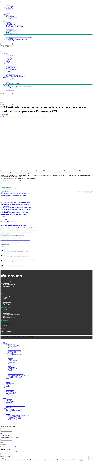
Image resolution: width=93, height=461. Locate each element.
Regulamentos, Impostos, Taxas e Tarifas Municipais (16, 39)
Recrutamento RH (6, 313)
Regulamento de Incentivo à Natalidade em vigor (13, 225)
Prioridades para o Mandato (13, 345)
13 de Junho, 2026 (5, 244)
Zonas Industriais (9, 22)
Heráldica (10, 379)
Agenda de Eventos (9, 18)
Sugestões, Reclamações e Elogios (12, 33)
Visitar (4, 14)
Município (5, 4)
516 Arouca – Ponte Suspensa (12, 17)
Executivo (8, 5)
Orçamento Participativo (10, 31)
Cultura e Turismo (11, 362)
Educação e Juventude (7, 311)
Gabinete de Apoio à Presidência (14, 351)
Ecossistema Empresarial (10, 401)
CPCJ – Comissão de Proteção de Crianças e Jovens (18, 375)
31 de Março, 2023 (4, 114)
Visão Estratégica (9, 399)
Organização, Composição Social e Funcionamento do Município (19, 37)
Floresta (9, 366)
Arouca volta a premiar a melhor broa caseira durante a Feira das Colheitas (15, 209)
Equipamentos (8, 9)
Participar (5, 27)
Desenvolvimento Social (5, 222)
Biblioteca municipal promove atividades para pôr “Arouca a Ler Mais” (13, 195)
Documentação (9, 7)
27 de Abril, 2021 (5, 238)
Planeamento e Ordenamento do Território (11, 314)
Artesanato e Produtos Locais (11, 395)
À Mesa (7, 394)
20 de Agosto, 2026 (5, 211)
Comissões (8, 10)
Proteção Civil (6, 316)
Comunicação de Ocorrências (11, 30)
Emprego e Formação (12, 363)
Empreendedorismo (6, 115)
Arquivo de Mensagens (12, 347)
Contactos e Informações (10, 396)
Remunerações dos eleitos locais (14, 350)
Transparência (6, 35)
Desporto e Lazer (11, 361)
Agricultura (10, 364)
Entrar (16, 446)
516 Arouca (5, 325)
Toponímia (10, 380)
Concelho (5, 297)
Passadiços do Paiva (10, 16)
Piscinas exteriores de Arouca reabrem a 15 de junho (11, 242)
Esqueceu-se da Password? (6, 435)
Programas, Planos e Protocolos (12, 38)
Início (4, 342)
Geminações (8, 384)
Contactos (8, 13)
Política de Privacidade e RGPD (68, 459)
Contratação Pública (10, 40)
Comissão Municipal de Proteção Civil (15, 374)
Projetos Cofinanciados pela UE (9, 317)
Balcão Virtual (6, 34)
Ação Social (10, 358)
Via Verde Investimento (10, 24)
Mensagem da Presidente (10, 344)
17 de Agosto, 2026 (5, 216)
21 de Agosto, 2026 (5, 206)
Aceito (81, 459)
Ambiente (5, 310)
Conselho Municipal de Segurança (15, 377)
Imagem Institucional (10, 383)
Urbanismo (5, 309)
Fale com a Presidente (10, 29)
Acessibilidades (9, 23)
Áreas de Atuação (9, 8)
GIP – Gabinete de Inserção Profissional (14, 25)
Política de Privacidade (7, 304)
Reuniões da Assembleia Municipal (15, 354)
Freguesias (8, 12)
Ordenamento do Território (13, 368)
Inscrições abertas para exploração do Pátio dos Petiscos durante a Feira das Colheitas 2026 (18, 231)
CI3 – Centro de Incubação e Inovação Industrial (15, 26)
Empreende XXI (62, 170)
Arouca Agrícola (9, 407)
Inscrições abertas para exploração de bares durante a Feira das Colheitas (15, 204)
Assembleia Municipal (10, 6)
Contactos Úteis (9, 386)
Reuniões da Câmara (12, 352)
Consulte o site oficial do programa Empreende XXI (11, 180)
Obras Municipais (11, 367)
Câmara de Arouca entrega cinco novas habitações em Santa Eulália (14, 214)
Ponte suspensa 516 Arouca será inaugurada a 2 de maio (11, 236)
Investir (4, 21)
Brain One (37, 336)
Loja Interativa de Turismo (11, 20)
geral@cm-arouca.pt (5, 283)
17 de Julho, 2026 (5, 233)
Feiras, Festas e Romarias (11, 393)
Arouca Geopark (9, 15)
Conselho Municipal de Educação (15, 376)
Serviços (7, 32)
